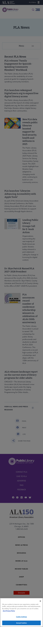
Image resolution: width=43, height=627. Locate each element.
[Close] (40, 601)
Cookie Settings (21, 617)
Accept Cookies (21, 623)
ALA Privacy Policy (9, 611)
